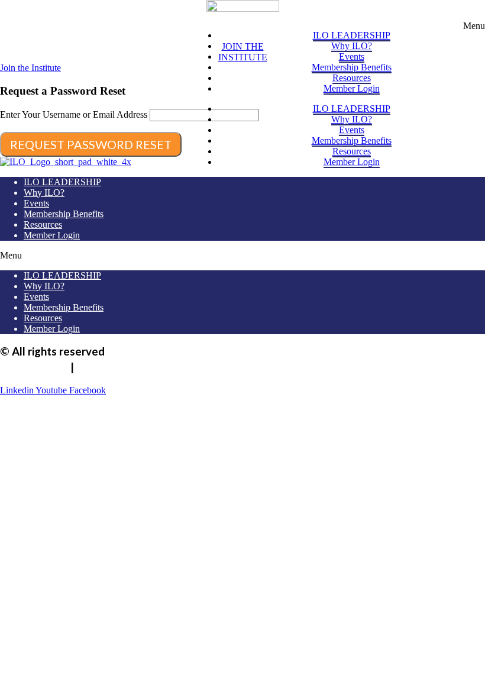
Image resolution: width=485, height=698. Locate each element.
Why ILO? (351, 46)
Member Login (352, 88)
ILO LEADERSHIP (351, 35)
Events (351, 56)
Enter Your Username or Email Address (73, 114)
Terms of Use (110, 367)
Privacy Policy (34, 367)
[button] (474, 26)
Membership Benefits (352, 67)
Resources (351, 78)
